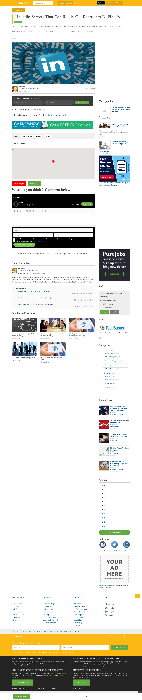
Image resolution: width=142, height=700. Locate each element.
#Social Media (80, 31)
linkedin (38, 136)
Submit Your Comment (24, 245)
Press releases (79, 617)
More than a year (109, 300)
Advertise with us (80, 606)
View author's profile (25, 91)
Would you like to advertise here (109, 585)
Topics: (16, 136)
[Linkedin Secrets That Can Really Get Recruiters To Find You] (53, 63)
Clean (42, 211)
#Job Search (89, 31)
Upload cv (16, 606)
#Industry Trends (110, 365)
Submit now (115, 185)
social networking (27, 136)
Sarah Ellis (22, 86)
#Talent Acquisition (111, 369)
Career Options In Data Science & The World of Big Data (121, 109)
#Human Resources (111, 354)
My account (17, 604)
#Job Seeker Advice (111, 379)
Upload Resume (22, 682)
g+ (125, 551)
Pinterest (117, 551)
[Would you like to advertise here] (114, 569)
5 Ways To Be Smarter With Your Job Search (118, 435)
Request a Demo (49, 623)
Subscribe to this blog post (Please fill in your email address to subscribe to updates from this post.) (45, 239)
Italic (17, 211)
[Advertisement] (60, 696)
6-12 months (107, 304)
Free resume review (20, 612)
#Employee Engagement (112, 361)
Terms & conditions (81, 612)
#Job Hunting (114, 440)
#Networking (16, 338)
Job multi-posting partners (53, 617)
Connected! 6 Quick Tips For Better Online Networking (52, 335)
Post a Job (81, 682)
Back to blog (19, 10)
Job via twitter (18, 615)
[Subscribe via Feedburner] (112, 327)
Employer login (49, 604)
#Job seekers (107, 373)
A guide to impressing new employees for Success (120, 126)
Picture (27, 211)
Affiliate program (80, 609)
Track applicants (49, 612)
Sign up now (48, 606)
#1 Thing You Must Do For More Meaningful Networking (80, 335)
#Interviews (109, 383)
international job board (31, 662)
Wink (60, 211)
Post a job (96, 662)
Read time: (15, 31)
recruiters (48, 136)
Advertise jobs (48, 609)
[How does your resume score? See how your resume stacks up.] (114, 168)
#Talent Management (111, 357)
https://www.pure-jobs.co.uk (30, 88)
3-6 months (107, 308)
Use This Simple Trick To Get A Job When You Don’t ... (74, 253)
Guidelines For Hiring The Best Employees (120, 143)
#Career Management (116, 414)
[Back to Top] (137, 596)
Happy (46, 211)
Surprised (51, 211)
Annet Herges (104, 117)
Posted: (73, 31)
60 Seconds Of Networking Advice (23, 358)
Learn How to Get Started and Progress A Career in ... (34, 253)
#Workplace (109, 387)
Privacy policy (79, 615)
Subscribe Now (120, 647)
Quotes (39, 211)
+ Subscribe (81, 102)
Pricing (46, 615)
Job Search (17, 609)
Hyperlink (24, 211)
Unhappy (57, 211)
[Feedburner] (103, 338)
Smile (49, 211)
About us (77, 604)
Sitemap (77, 625)
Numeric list (33, 211)
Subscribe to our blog (65, 3)
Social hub (78, 620)
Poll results (17, 617)
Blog (14, 620)
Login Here (87, 204)
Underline (20, 211)
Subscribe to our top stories (54, 115)
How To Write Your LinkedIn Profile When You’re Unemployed (119, 408)
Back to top (19, 636)
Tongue (54, 211)
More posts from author (38, 273)
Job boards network (50, 620)
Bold (14, 211)
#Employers (107, 351)
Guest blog (78, 623)
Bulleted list (30, 211)
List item (36, 211)
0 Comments (50, 31)
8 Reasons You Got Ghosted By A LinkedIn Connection (119, 464)
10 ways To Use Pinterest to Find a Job (119, 422)
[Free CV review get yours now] (52, 125)
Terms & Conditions (39, 241)
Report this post (19, 184)
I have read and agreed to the (30, 241)
